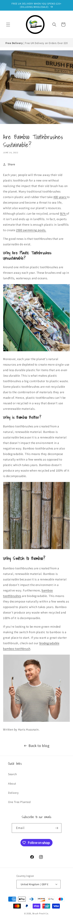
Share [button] (11, 164)
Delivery (13, 793)
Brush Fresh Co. (40, 913)
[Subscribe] (56, 828)
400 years (60, 197)
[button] (8, 24)
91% (63, 213)
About (12, 783)
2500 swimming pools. (31, 230)
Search (12, 774)
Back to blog (39, 745)
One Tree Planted (19, 802)
